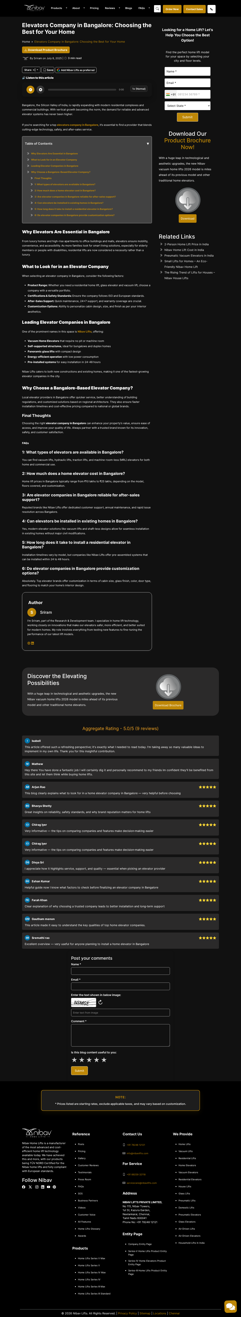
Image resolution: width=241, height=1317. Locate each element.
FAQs (141, 8)
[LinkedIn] (42, 1187)
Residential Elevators (190, 1179)
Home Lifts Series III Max (91, 1286)
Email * (76, 979)
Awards (82, 1235)
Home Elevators (187, 1165)
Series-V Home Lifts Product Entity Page (147, 1253)
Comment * (79, 1021)
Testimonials (85, 1172)
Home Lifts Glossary (89, 1228)
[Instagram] (36, 1187)
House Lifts (185, 1186)
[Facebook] (23, 1187)
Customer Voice (86, 1214)
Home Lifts (185, 1144)
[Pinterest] (54, 1187)
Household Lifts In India (191, 1242)
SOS (80, 1193)
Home (26, 41)
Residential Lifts (187, 1158)
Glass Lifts (184, 1193)
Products (56, 8)
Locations (159, 1313)
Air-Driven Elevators (189, 1235)
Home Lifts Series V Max (91, 1258)
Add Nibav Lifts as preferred (78, 70)
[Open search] (157, 8)
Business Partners (88, 1200)
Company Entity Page (140, 1244)
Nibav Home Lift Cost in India (184, 250)
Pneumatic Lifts (187, 1200)
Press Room (84, 1179)
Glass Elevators (187, 1221)
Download (187, 218)
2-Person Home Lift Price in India (186, 244)
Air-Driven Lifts (187, 1228)
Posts (81, 1144)
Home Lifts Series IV (89, 1279)
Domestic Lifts (186, 1207)
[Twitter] (30, 1187)
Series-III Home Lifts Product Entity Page (147, 1272)
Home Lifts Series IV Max (92, 1272)
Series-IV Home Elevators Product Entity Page (147, 1262)
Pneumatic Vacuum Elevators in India (189, 255)
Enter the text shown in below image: (96, 995)
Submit (187, 117)
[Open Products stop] (40, 90)
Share (28, 69)
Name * (76, 964)
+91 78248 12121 (136, 1144)
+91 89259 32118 (136, 1174)
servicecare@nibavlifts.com (142, 1182)
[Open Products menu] (66, 8)
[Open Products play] (30, 90)
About (76, 8)
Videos (82, 1207)
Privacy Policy (127, 1313)
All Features (84, 1221)
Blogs (128, 8)
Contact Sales (194, 9)
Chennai (174, 1313)
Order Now (172, 9)
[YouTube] (48, 1187)
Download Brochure (168, 705)
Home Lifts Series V (89, 1265)
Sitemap (145, 1313)
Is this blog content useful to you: (94, 1052)
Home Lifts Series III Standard (94, 1293)
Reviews (110, 8)
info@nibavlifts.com (137, 1153)
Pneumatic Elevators (190, 1214)
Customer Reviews (88, 1165)
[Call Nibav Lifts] (211, 9)
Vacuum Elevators (188, 1172)
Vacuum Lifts (186, 1151)
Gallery (82, 1158)
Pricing (94, 8)
